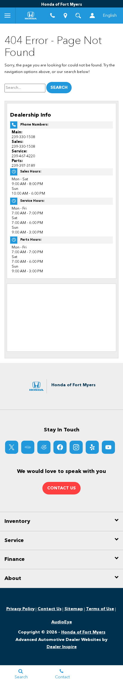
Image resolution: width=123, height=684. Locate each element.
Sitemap (73, 609)
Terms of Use (100, 609)
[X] (11, 447)
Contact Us (49, 609)
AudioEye (61, 622)
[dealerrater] (43, 447)
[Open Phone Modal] (52, 15)
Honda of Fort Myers (83, 632)
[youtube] (108, 447)
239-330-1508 (23, 137)
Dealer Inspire (62, 647)
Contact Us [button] (61, 488)
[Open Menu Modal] (8, 15)
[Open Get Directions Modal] (65, 15)
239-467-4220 (23, 156)
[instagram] (76, 447)
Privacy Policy (20, 609)
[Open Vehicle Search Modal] (78, 15)
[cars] (27, 447)
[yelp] (92, 447)
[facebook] (60, 447)
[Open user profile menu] (92, 15)
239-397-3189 (23, 166)
